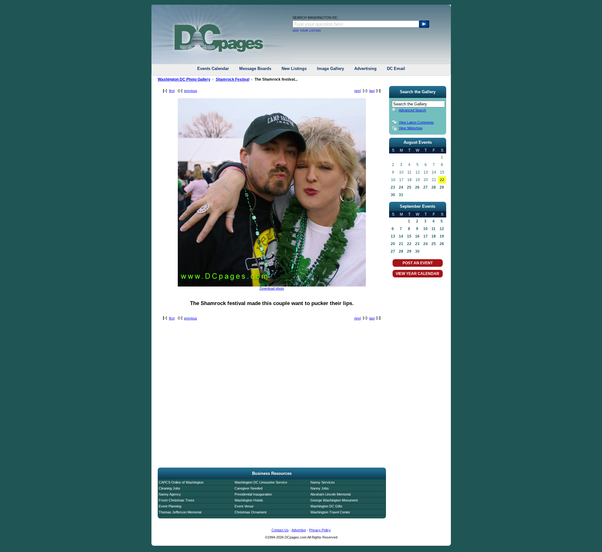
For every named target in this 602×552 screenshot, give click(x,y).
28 (433, 187)
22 (442, 180)
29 (442, 187)
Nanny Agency (170, 494)
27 (425, 187)
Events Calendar (213, 68)
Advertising (365, 68)
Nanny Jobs (319, 488)
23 (393, 187)
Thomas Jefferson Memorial (180, 512)
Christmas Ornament (251, 512)
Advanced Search (412, 110)
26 (417, 187)
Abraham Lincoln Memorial (330, 494)
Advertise (299, 530)
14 (401, 236)
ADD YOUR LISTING (307, 30)
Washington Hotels (249, 500)
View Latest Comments (416, 122)
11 (433, 229)
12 (442, 229)
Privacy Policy (320, 530)
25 (409, 187)
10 (425, 229)
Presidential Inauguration (253, 494)
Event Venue (244, 506)
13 (393, 236)
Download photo (272, 288)
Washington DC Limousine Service (261, 482)
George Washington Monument (334, 500)
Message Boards (255, 68)
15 (409, 236)
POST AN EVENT (418, 263)
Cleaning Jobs (169, 488)
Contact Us (280, 530)
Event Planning (170, 506)
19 (442, 236)
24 (401, 187)
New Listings (294, 68)
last (372, 91)
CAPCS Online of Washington (181, 482)
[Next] (272, 285)
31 (401, 195)
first (172, 91)
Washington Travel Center (330, 512)
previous (190, 91)
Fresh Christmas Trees (176, 500)
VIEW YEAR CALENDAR (417, 273)
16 (417, 236)
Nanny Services (322, 482)
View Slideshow (410, 128)
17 (425, 236)
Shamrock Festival (232, 79)
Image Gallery (330, 68)
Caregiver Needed (248, 488)
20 (393, 244)
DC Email (396, 68)
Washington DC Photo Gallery (184, 79)
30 (393, 195)
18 (433, 236)
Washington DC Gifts (326, 506)
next (357, 91)
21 (401, 244)
